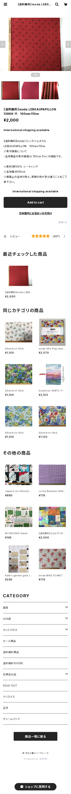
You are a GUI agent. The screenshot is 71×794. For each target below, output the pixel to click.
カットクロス (10, 629)
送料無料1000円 (13, 663)
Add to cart (35, 202)
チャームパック (11, 718)
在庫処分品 (9, 674)
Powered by (31, 759)
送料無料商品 (11, 652)
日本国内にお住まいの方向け (35, 213)
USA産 (7, 618)
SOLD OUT (10, 685)
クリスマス (9, 696)
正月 (5, 707)
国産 (5, 607)
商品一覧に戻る (35, 736)
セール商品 (9, 641)
